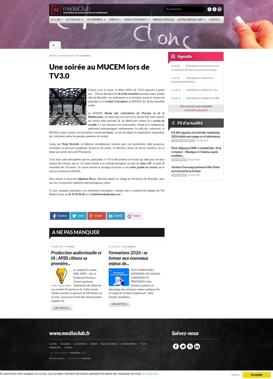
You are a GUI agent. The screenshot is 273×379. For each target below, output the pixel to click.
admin (71, 246)
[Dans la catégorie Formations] (55, 45)
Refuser (235, 375)
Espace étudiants (109, 344)
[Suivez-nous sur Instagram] (219, 10)
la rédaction (85, 56)
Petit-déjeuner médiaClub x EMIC (203, 98)
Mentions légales (56, 358)
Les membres (80, 344)
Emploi (189, 140)
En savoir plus (150, 373)
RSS (190, 346)
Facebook (176, 346)
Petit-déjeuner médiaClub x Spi (201, 90)
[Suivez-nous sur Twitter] (214, 10)
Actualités (179, 140)
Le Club (53, 344)
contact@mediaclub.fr (196, 110)
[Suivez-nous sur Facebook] (209, 10)
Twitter (183, 346)
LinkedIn (197, 346)
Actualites (65, 344)
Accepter (257, 374)
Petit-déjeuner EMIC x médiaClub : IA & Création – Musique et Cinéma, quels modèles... (196, 151)
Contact (68, 347)
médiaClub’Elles (129, 344)
